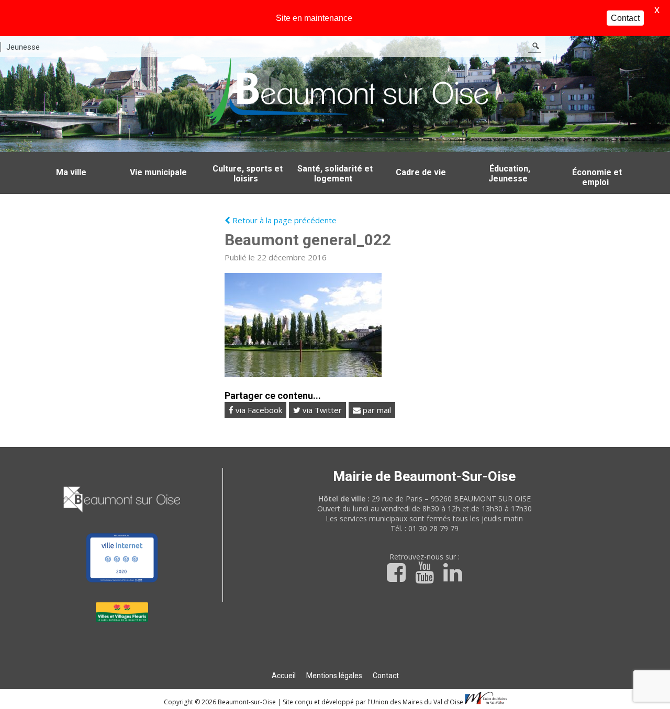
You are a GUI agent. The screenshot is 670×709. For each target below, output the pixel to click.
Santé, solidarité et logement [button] (335, 174)
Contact (386, 675)
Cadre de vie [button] (421, 172)
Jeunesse (23, 47)
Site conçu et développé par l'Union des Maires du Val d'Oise (373, 701)
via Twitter (321, 410)
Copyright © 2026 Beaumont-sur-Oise (220, 701)
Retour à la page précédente (283, 220)
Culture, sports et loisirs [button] (248, 174)
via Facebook (257, 410)
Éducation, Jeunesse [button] (509, 174)
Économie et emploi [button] (597, 177)
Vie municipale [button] (158, 172)
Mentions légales (334, 675)
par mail (376, 410)
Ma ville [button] (71, 172)
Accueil (284, 675)
